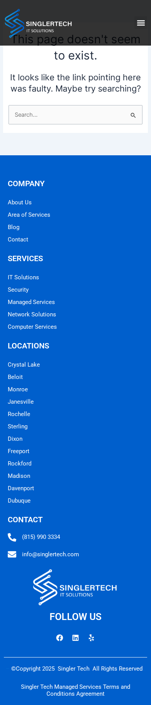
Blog (13, 227)
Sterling (17, 426)
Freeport (18, 451)
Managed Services (31, 302)
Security (18, 289)
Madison (19, 475)
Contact (18, 239)
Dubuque (19, 500)
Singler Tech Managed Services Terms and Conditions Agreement (75, 690)
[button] (140, 22)
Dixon (15, 438)
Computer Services (32, 326)
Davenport (21, 488)
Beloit (15, 377)
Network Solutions (32, 314)
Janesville (21, 401)
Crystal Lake (24, 364)
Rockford (19, 463)
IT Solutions (23, 277)
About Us (20, 202)
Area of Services (29, 214)
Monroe (18, 389)
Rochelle (19, 414)
